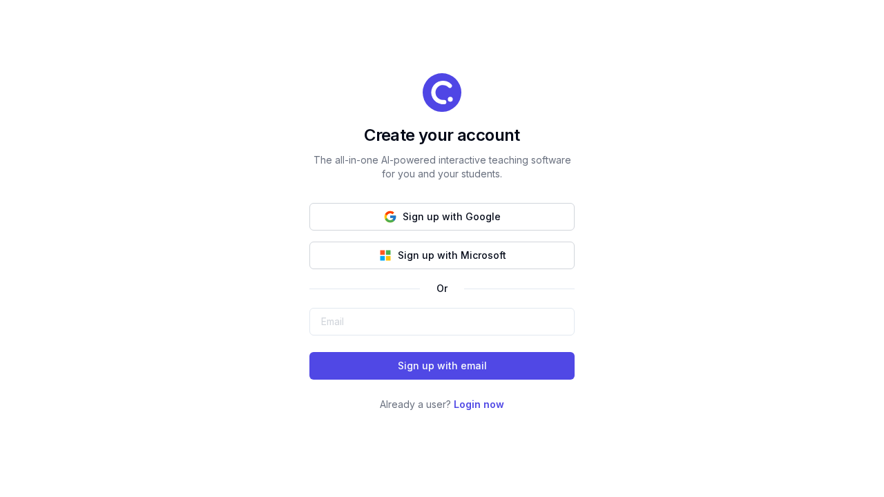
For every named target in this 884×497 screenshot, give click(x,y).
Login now (479, 404)
